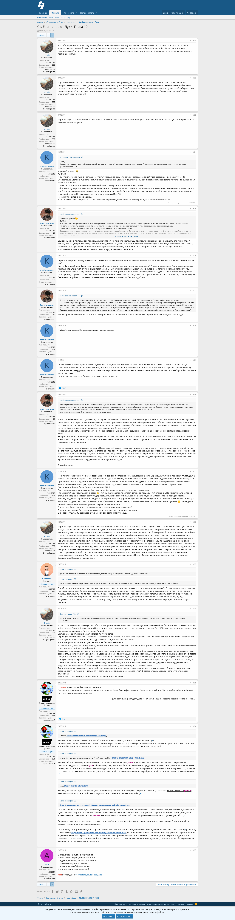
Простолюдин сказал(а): (70, 157)
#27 (194, 290)
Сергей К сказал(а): (68, 614)
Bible (41, 30)
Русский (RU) (45, 904)
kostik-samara (47, 166)
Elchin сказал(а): (66, 569)
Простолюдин (46, 223)
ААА (47, 864)
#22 (194, 78)
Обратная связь (120, 904)
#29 (194, 360)
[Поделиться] (190, 41)
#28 (194, 325)
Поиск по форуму (62, 17)
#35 (194, 683)
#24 (194, 152)
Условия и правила (137, 904)
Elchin (47, 55)
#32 (194, 522)
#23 (194, 115)
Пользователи (87, 12)
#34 (194, 608)
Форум (55, 12)
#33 (194, 564)
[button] (76, 12)
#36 (194, 726)
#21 (194, 41)
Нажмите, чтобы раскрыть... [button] (127, 236)
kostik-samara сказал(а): (70, 214)
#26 (194, 255)
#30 (194, 395)
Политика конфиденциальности (161, 904)
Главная (43, 12)
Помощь (180, 904)
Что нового (68, 12)
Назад (42, 35)
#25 (194, 209)
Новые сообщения (45, 17)
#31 (194, 471)
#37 (194, 850)
